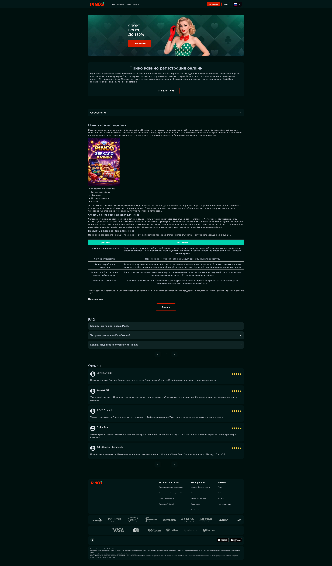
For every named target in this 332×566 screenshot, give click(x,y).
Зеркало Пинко (166, 90)
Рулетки (221, 498)
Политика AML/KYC (166, 504)
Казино (222, 482)
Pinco (220, 487)
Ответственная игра (166, 498)
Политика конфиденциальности (171, 493)
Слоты (220, 493)
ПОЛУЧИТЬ (140, 43)
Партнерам (195, 504)
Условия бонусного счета (200, 487)
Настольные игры (224, 504)
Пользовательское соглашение (171, 487)
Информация (198, 482)
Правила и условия (169, 482)
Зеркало (166, 307)
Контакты (195, 493)
